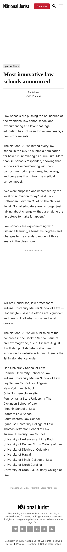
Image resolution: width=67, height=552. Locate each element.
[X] (38, 103)
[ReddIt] (54, 103)
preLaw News (12, 66)
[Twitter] (44, 529)
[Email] (23, 103)
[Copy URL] (15, 103)
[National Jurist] (16, 6)
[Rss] (52, 529)
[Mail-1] (15, 529)
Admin (35, 92)
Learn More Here (49, 488)
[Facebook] (30, 103)
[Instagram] (23, 529)
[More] (62, 103)
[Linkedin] (46, 103)
